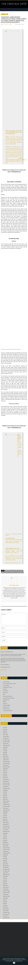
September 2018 (6, 896)
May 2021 (5, 838)
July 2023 (5, 792)
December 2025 (6, 740)
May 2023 (5, 795)
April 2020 (5, 862)
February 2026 (6, 736)
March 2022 (5, 820)
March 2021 (5, 842)
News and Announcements (8, 698)
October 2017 (5, 916)
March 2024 (5, 777)
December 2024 (6, 761)
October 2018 (5, 894)
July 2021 (5, 835)
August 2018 (5, 898)
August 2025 (5, 747)
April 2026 (5, 732)
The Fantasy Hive (7, 24)
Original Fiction (6, 699)
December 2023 (6, 783)
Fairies (7, 572)
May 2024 (5, 774)
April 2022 (5, 819)
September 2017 (6, 917)
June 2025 (5, 750)
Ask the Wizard (6, 681)
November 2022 (6, 806)
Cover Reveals (6, 685)
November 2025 (6, 741)
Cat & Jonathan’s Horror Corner (9, 683)
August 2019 (5, 876)
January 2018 (5, 910)
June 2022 (5, 815)
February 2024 (6, 779)
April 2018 (5, 905)
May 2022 (5, 817)
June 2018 (5, 901)
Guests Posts (5, 690)
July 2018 (5, 899)
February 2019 (6, 887)
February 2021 (6, 844)
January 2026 (5, 738)
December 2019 (6, 869)
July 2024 (5, 770)
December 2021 (6, 826)
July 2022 (5, 813)
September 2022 (6, 810)
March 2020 (5, 863)
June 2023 (5, 793)
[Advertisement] (14, 940)
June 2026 (5, 729)
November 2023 (6, 784)
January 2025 (5, 759)
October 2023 (5, 786)
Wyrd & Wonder (6, 708)
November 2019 (6, 871)
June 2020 (5, 858)
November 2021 (6, 828)
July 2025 (5, 748)
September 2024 (6, 766)
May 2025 (5, 752)
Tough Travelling (6, 705)
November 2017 (6, 914)
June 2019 (5, 880)
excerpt (16, 570)
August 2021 (5, 833)
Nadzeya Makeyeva (19, 572)
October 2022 (5, 808)
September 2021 (6, 831)
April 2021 (5, 840)
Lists (4, 694)
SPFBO (4, 701)
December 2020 (6, 847)
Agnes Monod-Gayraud (9, 570)
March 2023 (5, 799)
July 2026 (5, 727)
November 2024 (6, 763)
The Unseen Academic (7, 710)
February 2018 (6, 908)
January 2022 (5, 824)
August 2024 (5, 768)
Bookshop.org (16, 171)
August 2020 (5, 854)
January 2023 (5, 802)
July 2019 (5, 878)
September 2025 (6, 745)
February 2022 (6, 822)
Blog (2, 14)
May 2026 (5, 731)
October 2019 (5, 872)
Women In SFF (6, 707)
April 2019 (5, 883)
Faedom (3, 572)
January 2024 (5, 781)
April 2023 (5, 797)
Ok (14, 962)
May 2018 (5, 903)
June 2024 (5, 772)
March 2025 (5, 756)
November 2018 (6, 892)
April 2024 (5, 775)
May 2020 (5, 860)
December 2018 (6, 890)
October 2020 (5, 851)
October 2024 (5, 765)
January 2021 (5, 845)
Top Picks (5, 703)
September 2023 (6, 788)
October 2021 (5, 829)
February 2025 (6, 758)
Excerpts (6, 14)
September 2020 (6, 853)
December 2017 (6, 912)
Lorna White (12, 572)
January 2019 (5, 889)
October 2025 (5, 743)
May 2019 (5, 881)
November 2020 (6, 849)
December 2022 (6, 804)
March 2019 (5, 885)
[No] (26, 961)
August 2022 (5, 811)
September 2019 (6, 874)
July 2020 (5, 856)
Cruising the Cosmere (7, 687)
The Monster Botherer (7, 696)
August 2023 (5, 790)
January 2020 (5, 867)
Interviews (5, 692)
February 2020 (6, 865)
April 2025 (5, 754)
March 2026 (5, 734)
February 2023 (6, 801)
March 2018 (5, 907)
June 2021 (5, 837)
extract (21, 570)
